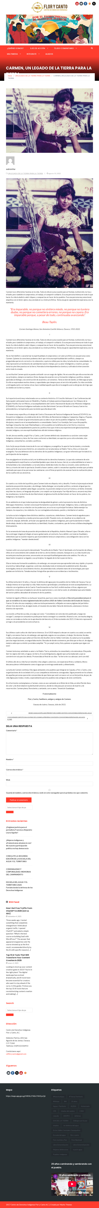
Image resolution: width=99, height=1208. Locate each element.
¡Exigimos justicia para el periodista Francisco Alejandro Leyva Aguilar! (19, 830)
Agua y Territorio (59, 1106)
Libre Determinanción (81, 1145)
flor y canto (74, 1135)
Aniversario (85, 1106)
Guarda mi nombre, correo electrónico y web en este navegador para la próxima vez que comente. (47, 793)
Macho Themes (66, 1205)
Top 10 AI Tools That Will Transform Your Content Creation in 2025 (18, 958)
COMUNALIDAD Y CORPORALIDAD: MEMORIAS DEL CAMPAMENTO (18, 872)
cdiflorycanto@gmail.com (16, 1054)
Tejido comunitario (64, 48)
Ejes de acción (37, 48)
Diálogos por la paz (80, 1121)
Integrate (31, 54)
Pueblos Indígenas (60, 1154)
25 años (74, 1101)
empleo (56, 1125)
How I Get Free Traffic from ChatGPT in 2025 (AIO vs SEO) (19, 911)
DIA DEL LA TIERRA (60, 1121)
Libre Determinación (60, 1145)
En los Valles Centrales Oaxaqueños (66, 1130)
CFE (54, 1111)
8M (65, 1101)
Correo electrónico (14, 770)
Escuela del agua (59, 1135)
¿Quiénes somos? (15, 48)
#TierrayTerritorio (76, 1097)
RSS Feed (14, 902)
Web (8, 780)
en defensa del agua (71, 1125)
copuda (56, 1116)
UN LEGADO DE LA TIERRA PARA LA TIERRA (25, 173)
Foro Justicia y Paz (60, 1140)
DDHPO (67, 1116)
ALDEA (73, 1106)
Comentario (11, 730)
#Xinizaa (56, 1101)
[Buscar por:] (19, 807)
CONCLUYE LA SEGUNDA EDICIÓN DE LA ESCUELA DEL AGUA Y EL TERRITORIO (18, 858)
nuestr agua (77, 1150)
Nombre (10, 759)
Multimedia (12, 54)
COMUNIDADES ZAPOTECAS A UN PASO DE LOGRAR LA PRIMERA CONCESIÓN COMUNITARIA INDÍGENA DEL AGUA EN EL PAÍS (46, 718)
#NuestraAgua (58, 1097)
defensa (77, 1116)
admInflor (10, 169)
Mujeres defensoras (60, 1150)
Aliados (49, 54)
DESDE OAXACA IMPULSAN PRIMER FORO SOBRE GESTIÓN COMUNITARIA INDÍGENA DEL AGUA (60, 713)
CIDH (81, 1111)
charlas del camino (68, 1111)
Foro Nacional (77, 1140)
